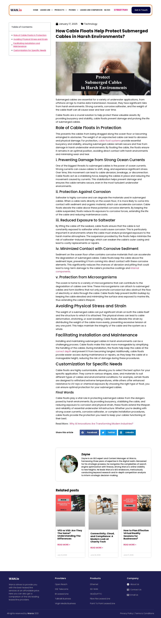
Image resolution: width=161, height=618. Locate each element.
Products (59, 10)
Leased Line (45, 10)
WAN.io (14, 579)
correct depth (63, 351)
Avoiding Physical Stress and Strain (30, 39)
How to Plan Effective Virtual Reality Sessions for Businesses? (136, 534)
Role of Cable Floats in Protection (29, 35)
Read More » (63, 544)
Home (35, 10)
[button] (89, 432)
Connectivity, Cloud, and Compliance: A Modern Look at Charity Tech (102, 537)
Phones (72, 10)
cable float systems (109, 140)
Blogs (107, 10)
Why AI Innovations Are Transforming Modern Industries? (101, 423)
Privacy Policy (126, 613)
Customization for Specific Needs (29, 50)
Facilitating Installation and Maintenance (26, 45)
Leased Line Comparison (91, 10)
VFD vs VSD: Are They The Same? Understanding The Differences (69, 534)
